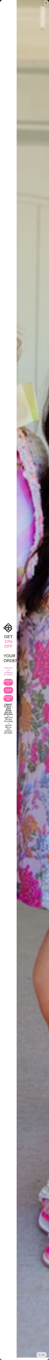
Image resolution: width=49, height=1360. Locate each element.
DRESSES (8, 682)
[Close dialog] (46, 3)
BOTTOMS (8, 698)
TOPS (8, 690)
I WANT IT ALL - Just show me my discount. (8, 707)
